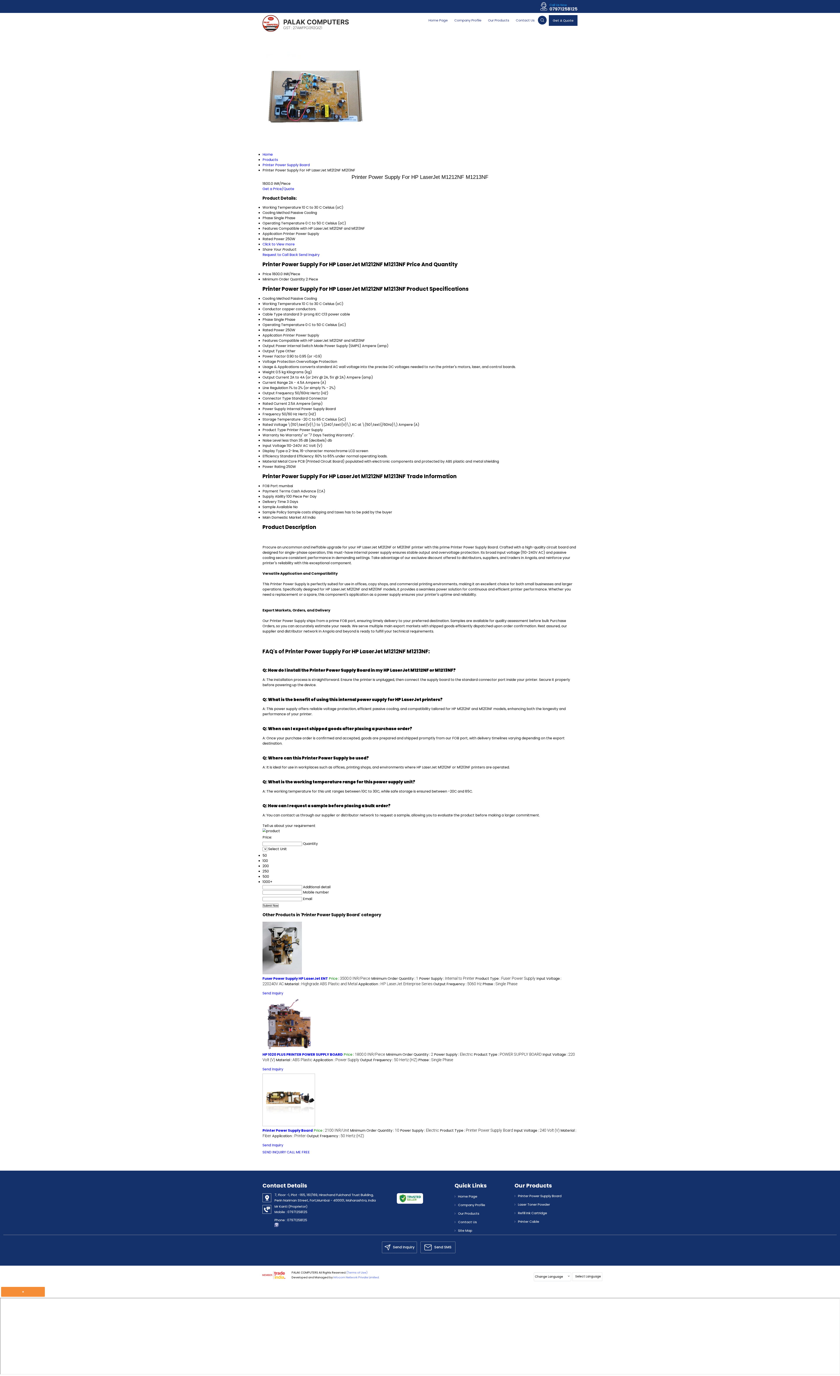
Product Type (274, 429)
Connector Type (276, 398)
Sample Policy (274, 512)
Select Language (588, 1276)
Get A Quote (563, 20)
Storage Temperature (281, 419)
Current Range (275, 382)
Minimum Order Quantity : (394, 978)
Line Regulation (275, 387)
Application (272, 335)
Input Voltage (274, 445)
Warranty (270, 435)
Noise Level (271, 440)
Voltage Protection (278, 361)
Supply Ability (273, 496)
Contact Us (525, 20)
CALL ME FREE (298, 1152)
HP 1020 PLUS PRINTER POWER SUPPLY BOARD (302, 1054)
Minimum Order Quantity (283, 279)
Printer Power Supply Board (287, 1130)
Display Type (273, 450)
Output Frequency (278, 393)
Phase (267, 319)
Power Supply (274, 408)
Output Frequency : (457, 984)
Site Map (465, 1230)
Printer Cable (528, 1221)
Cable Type (272, 314)
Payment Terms (276, 491)
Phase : (500, 984)
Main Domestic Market (281, 517)
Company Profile (467, 20)
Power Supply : (446, 978)
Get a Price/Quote (278, 188)
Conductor (271, 309)
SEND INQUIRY (274, 1152)
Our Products (498, 20)
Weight (268, 372)
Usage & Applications (280, 366)
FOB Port (270, 485)
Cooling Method (276, 298)
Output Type (273, 351)
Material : (321, 984)
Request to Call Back (280, 254)
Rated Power (273, 330)
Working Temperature (281, 303)
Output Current (275, 377)
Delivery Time (274, 501)
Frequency (271, 414)
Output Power (274, 345)
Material (269, 461)
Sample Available (277, 506)
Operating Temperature (283, 324)
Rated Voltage (274, 424)
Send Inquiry (309, 254)
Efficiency (270, 456)
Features (270, 340)
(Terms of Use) (357, 1272)
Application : (395, 984)
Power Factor (274, 356)
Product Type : (505, 978)
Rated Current (274, 403)
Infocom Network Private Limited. (356, 1277)
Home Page (438, 20)
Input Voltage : (537, 1130)
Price (266, 274)
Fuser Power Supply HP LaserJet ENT (295, 978)
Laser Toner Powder (534, 1204)
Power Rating (273, 466)
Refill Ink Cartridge (532, 1213)
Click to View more (278, 244)
